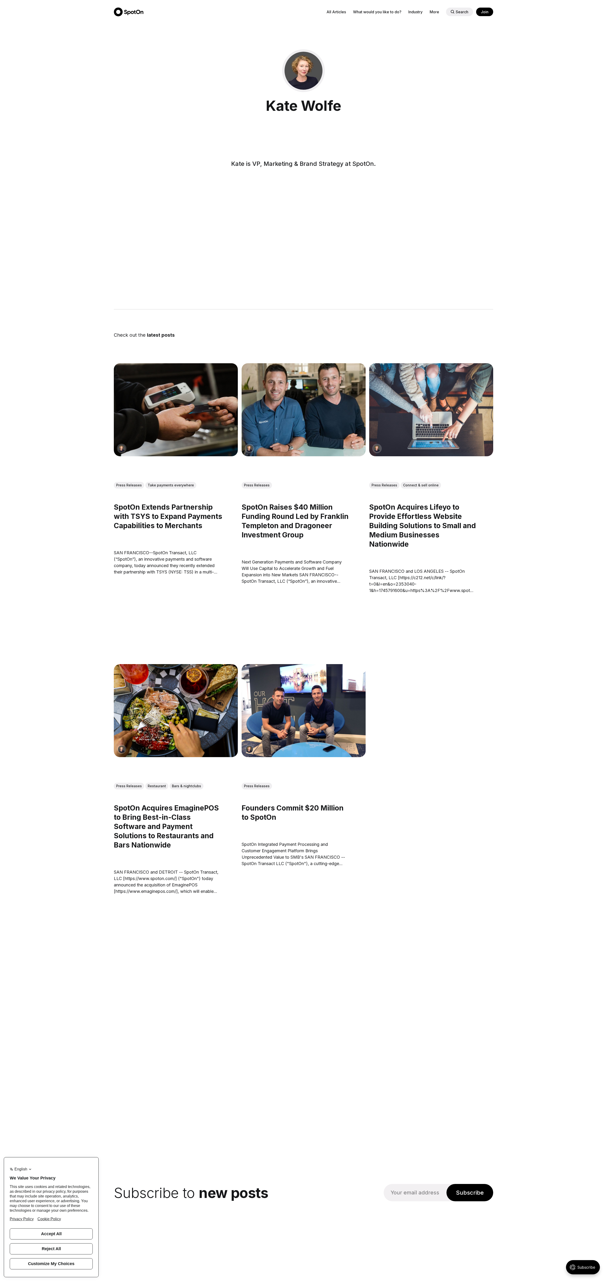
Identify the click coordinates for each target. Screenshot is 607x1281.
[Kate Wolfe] (121, 448)
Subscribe (470, 1192)
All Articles (336, 11)
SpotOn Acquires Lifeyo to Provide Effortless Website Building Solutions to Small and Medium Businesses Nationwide (422, 525)
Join (484, 11)
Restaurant (157, 786)
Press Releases (129, 485)
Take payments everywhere (171, 485)
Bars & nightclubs (186, 786)
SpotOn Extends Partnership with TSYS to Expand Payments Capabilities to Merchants (168, 516)
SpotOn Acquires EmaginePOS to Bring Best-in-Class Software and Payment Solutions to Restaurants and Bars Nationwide (166, 826)
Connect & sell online (421, 485)
